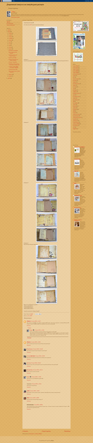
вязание (74, 85)
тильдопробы (75, 125)
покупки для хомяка (76, 114)
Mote (75, 183)
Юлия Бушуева (30, 348)
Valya (28, 397)
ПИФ (74, 111)
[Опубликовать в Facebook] (39, 314)
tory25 (28, 390)
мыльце (74, 104)
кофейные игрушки (76, 93)
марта (10, 48)
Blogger (52, 440)
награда (74, 107)
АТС (74, 77)
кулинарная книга (76, 96)
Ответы (29, 327)
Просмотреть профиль (15, 17)
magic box (75, 128)
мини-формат (75, 99)
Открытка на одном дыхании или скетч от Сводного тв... (14, 64)
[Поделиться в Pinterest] (40, 314)
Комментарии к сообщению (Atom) (35, 433)
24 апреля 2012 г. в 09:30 (34, 397)
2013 (9, 30)
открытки (75, 109)
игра (74, 88)
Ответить (29, 325)
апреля (10, 47)
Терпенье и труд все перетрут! (78, 220)
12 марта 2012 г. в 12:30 (36, 376)
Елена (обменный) (10, 23)
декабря (10, 33)
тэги (74, 127)
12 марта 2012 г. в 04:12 (37, 369)
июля (10, 41)
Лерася (14, 11)
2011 (9, 78)
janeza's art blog (77, 159)
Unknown (29, 321)
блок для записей (76, 78)
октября (10, 36)
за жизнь (74, 86)
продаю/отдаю (76, 115)
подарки (74, 112)
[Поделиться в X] (38, 314)
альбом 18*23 (29, 315)
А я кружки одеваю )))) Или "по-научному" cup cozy (13, 67)
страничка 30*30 (76, 123)
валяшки (74, 82)
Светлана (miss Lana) (31, 355)
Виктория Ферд (30, 369)
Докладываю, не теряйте (13, 50)
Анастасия (29, 362)
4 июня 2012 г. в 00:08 (38, 404)
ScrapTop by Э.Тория (78, 195)
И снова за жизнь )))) (12, 57)
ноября (10, 34)
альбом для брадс (76, 73)
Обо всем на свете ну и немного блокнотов (14, 72)
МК (31, 24)
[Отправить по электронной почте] (36, 314)
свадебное (75, 119)
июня (10, 43)
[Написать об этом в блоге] (37, 314)
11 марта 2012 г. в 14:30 (39, 330)
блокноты (75, 80)
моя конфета (75, 102)
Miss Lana (76, 171)
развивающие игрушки (77, 117)
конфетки (75, 91)
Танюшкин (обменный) (11, 25)
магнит (74, 98)
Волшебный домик (77, 207)
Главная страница (13, 8)
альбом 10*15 (75, 65)
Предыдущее (67, 431)
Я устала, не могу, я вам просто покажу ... (13, 55)
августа (10, 40)
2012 (9, 31)
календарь (75, 90)
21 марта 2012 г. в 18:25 (34, 390)
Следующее (25, 431)
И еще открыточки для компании (13, 53)
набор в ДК (75, 106)
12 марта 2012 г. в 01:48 (38, 348)
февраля (10, 74)
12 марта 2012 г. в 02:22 (40, 355)
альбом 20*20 (75, 72)
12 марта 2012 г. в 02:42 (36, 362)
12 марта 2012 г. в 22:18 (36, 383)
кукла (74, 94)
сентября (10, 38)
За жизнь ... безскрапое (13, 62)
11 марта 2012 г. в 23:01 (35, 342)
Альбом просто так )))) (13, 69)
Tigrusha (8, 21)
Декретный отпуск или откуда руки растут (25, 4)
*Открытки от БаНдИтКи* (79, 146)
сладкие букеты (76, 122)
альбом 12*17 (75, 67)
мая (9, 45)
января (10, 76)
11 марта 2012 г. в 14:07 (35, 321)
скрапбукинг (75, 120)
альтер (74, 75)
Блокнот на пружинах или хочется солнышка (13, 60)
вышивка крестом (76, 83)
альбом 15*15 (75, 69)
